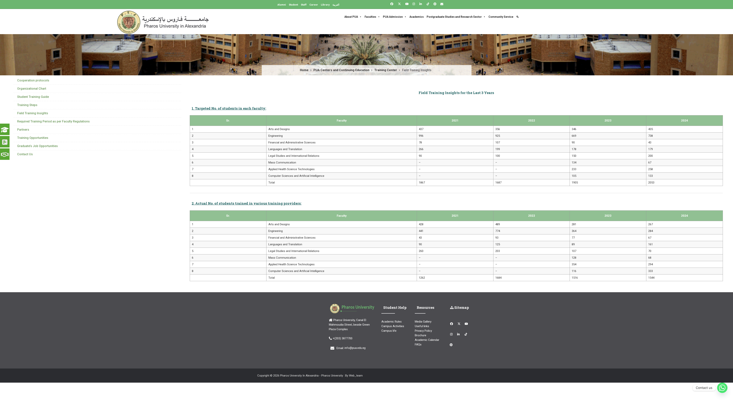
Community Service (500, 16)
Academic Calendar (427, 340)
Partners (23, 129)
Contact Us (25, 154)
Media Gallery (423, 321)
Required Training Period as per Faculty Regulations (53, 121)
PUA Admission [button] (393, 16)
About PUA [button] (351, 16)
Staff (304, 4)
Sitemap (461, 307)
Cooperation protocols (33, 80)
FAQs (418, 344)
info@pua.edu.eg (355, 348)
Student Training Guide (33, 97)
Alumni (281, 4)
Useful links (422, 326)
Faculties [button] (370, 16)
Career (313, 4)
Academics (416, 16)
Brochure (420, 335)
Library (325, 4)
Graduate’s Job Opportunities (37, 146)
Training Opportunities (32, 138)
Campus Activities (392, 326)
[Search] (518, 17)
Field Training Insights (32, 113)
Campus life (388, 330)
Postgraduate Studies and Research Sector (454, 16)
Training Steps (27, 105)
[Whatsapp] (722, 388)
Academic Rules (391, 321)
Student (293, 4)
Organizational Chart (31, 88)
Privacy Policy (423, 330)
